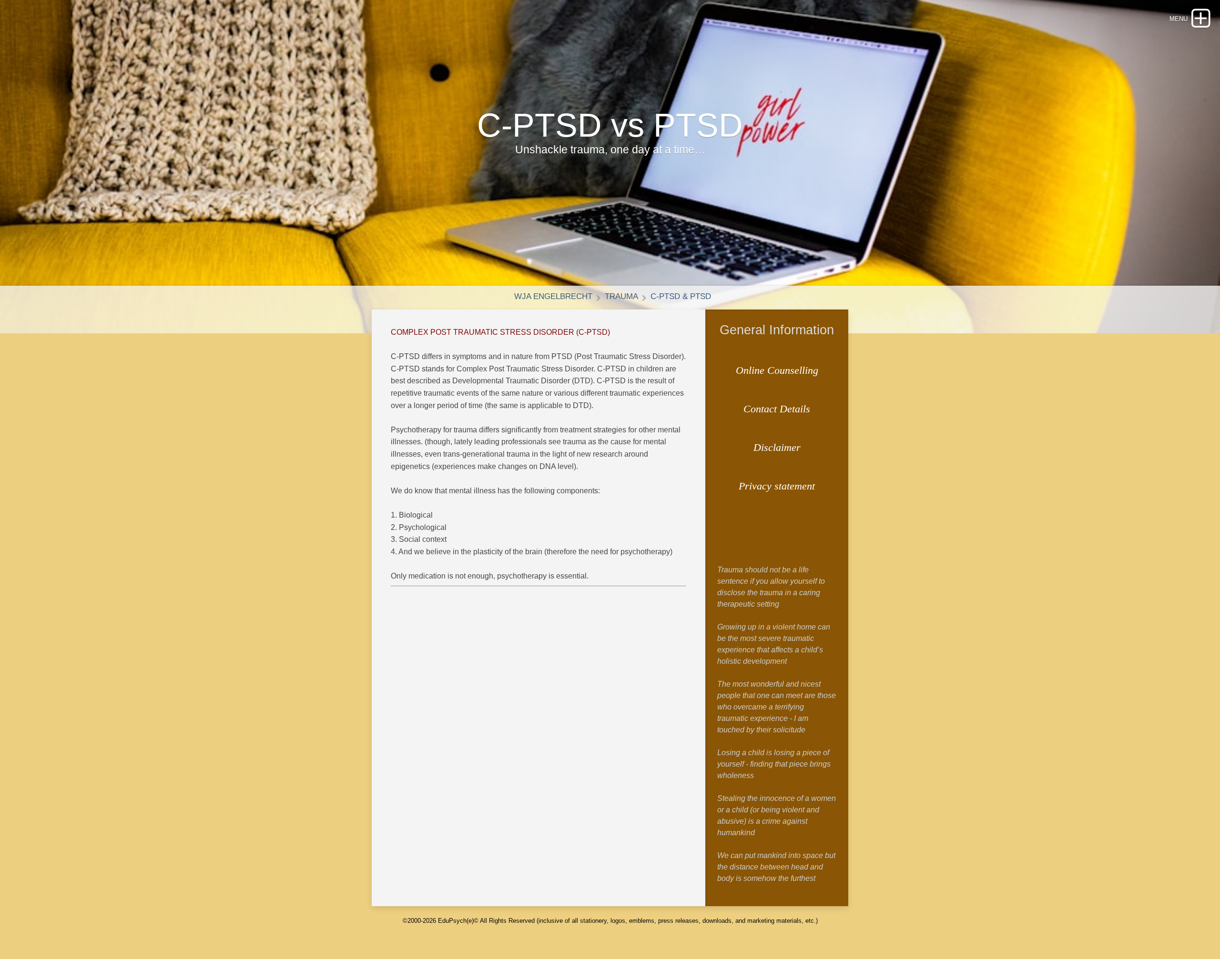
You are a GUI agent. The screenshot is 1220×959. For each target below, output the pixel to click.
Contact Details (776, 409)
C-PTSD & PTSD (681, 296)
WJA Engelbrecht (553, 296)
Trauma (621, 296)
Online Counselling (777, 370)
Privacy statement (777, 486)
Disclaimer (777, 447)
